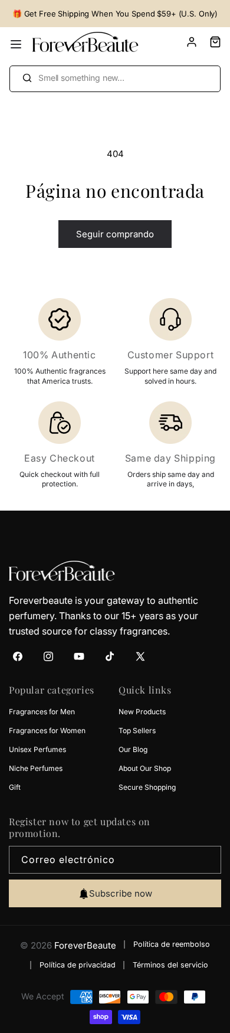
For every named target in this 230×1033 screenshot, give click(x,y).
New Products (142, 711)
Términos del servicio (170, 964)
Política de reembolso (171, 944)
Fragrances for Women (47, 730)
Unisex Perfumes (37, 749)
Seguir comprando (115, 234)
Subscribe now (120, 893)
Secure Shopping (147, 787)
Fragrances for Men (42, 711)
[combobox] (115, 79)
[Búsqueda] (26, 77)
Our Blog (133, 749)
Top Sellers (137, 730)
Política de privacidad (78, 964)
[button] (209, 42)
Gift (15, 787)
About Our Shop (145, 768)
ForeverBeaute (85, 945)
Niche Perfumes (36, 768)
